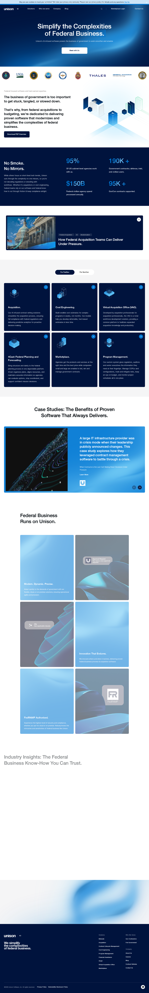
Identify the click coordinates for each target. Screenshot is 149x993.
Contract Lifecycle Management (109, 946)
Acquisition (102, 942)
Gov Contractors (131, 939)
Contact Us (139, 9)
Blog (66, 9)
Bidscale (101, 939)
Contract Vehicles (131, 964)
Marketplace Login (118, 9)
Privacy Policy (41, 987)
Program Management (106, 953)
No (129, 2)
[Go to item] (27, 307)
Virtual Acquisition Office (107, 964)
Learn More (84, 475)
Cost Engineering (104, 950)
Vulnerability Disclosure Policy (58, 987)
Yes (125, 2)
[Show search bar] (101, 9)
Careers (128, 957)
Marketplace (103, 968)
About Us (129, 953)
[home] (9, 9)
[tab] (64, 272)
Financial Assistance (105, 957)
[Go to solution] (125, 881)
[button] (31, 9)
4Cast (100, 961)
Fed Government (131, 942)
